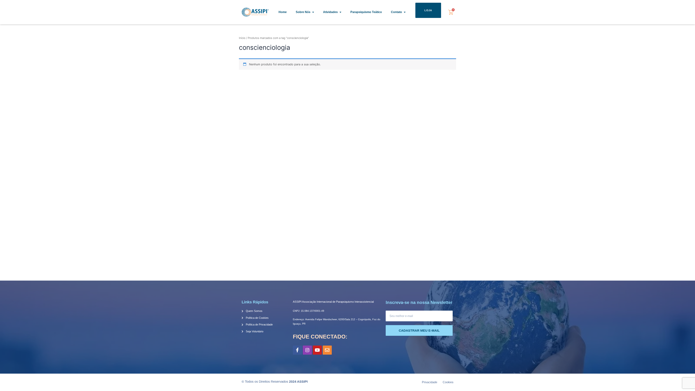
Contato (396, 12)
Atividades (330, 12)
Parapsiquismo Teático (366, 12)
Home (283, 12)
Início (242, 38)
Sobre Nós (303, 12)
